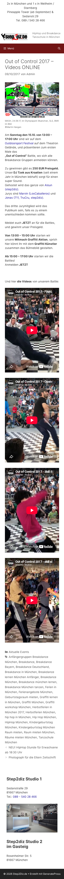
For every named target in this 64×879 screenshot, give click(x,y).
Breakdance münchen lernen (37, 682)
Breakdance (26, 662)
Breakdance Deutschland (32, 667)
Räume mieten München (21, 737)
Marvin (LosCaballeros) (34, 193)
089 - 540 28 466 (25, 796)
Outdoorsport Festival (19, 143)
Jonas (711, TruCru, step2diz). (24, 197)
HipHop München (16, 722)
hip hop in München (18, 717)
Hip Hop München (44, 717)
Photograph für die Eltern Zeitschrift (32, 757)
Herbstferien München (40, 712)
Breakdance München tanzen (24, 687)
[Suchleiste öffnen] (59, 48)
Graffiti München (33, 702)
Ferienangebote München (35, 692)
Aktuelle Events (19, 652)
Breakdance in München (21, 672)
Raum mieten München (39, 732)
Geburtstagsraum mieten (21, 697)
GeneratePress (52, 873)
